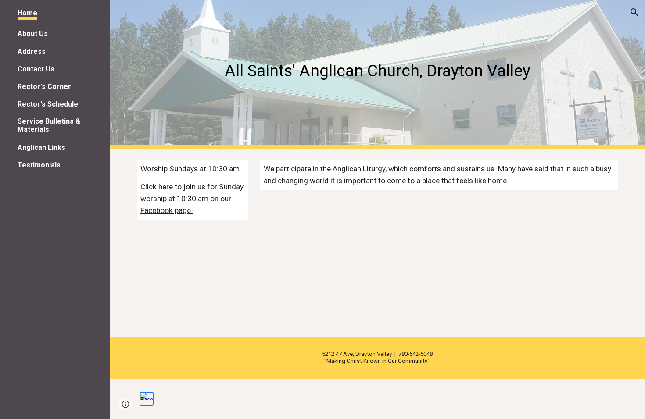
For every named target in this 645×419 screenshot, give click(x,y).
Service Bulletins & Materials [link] (49, 125)
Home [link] (27, 13)
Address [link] (32, 51)
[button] (634, 12)
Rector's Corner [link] (44, 86)
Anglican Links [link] (41, 147)
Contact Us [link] (36, 69)
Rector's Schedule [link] (48, 104)
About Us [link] (33, 33)
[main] (377, 74)
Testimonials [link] (39, 165)
